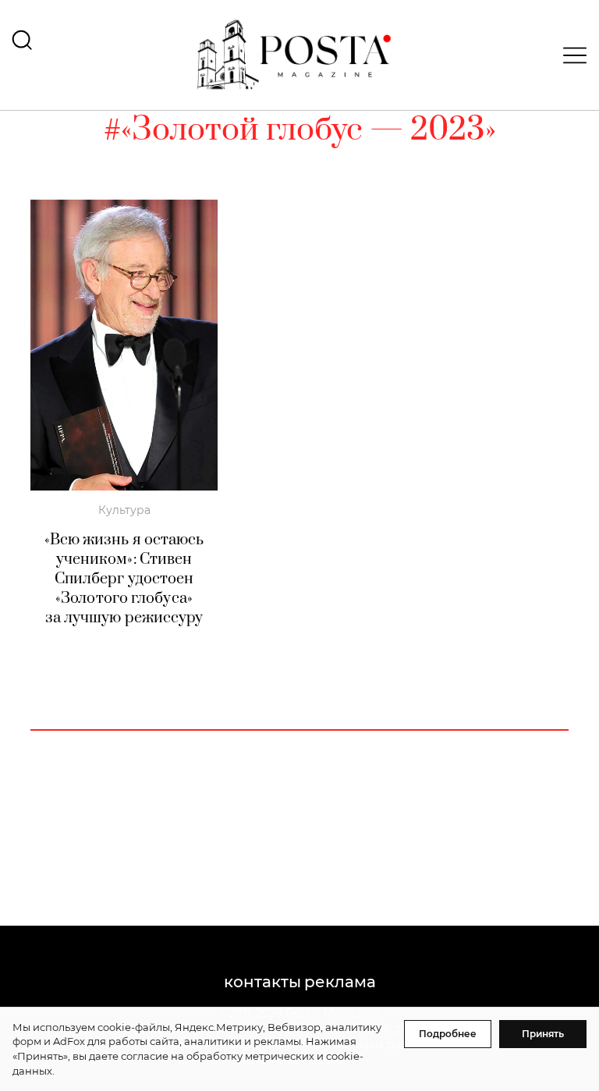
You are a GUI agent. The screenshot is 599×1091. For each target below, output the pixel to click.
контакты (262, 981)
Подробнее (448, 1034)
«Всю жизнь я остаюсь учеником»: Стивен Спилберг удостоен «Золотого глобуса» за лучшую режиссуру (124, 579)
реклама (340, 981)
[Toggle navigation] (570, 55)
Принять (543, 1034)
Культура (124, 510)
